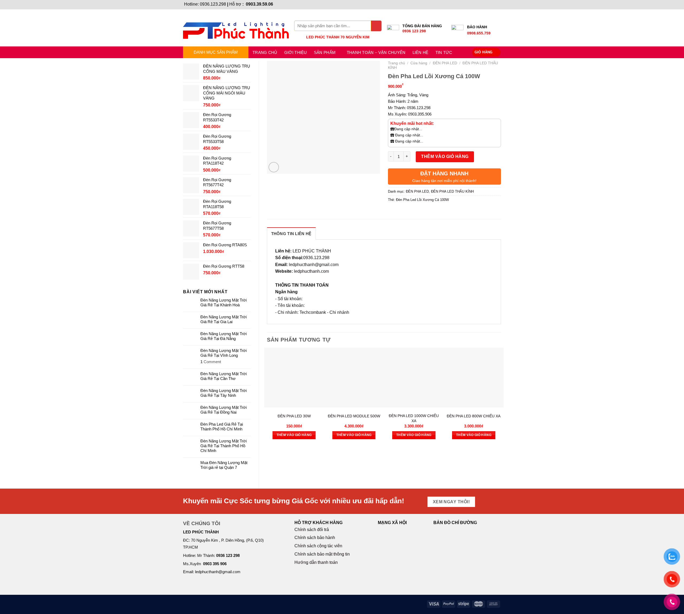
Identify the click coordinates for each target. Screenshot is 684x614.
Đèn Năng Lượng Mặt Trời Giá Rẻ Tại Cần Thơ (223, 376)
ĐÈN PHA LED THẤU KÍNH (452, 191)
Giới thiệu (295, 52)
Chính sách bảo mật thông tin (322, 554)
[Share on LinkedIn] (431, 212)
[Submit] (376, 26)
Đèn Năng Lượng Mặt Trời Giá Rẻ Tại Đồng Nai (223, 409)
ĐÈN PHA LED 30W (294, 416)
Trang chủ (264, 52)
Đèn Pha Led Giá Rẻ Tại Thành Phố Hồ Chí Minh (221, 426)
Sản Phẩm (325, 52)
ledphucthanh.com (311, 271)
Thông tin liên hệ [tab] (291, 233)
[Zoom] (274, 167)
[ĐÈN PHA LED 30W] (294, 377)
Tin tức (444, 52)
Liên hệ (421, 52)
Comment (210, 361)
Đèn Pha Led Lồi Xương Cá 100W (422, 200)
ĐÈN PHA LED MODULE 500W (354, 416)
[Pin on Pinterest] (421, 212)
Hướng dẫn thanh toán (316, 562)
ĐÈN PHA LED (445, 63)
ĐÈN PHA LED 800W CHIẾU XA (473, 416)
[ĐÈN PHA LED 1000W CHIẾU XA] (414, 377)
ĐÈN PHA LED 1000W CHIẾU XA (414, 418)
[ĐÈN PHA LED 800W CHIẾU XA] (474, 377)
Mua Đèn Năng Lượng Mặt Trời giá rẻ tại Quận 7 (223, 465)
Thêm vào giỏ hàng (444, 156)
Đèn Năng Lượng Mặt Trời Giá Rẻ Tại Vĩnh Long (223, 353)
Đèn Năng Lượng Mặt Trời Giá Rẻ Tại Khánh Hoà (223, 302)
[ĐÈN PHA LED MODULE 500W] (354, 377)
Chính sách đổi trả (311, 529)
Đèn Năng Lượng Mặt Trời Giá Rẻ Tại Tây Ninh (223, 393)
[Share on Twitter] (402, 212)
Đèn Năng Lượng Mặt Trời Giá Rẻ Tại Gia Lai (223, 319)
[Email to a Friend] (412, 212)
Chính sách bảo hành (314, 537)
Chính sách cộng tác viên (318, 546)
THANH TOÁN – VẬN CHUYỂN (376, 52)
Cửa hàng (418, 63)
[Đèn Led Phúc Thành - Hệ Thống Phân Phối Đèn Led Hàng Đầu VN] (236, 28)
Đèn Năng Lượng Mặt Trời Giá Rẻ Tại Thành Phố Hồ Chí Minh (223, 446)
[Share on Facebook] (392, 212)
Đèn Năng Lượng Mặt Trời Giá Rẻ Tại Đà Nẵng (223, 336)
